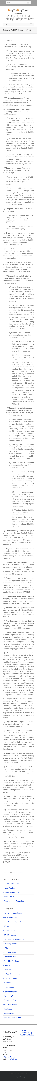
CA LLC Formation (10, 930)
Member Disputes (11, 978)
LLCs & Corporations (12, 974)
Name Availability (10, 888)
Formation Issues (10, 957)
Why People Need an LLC (13, 1017)
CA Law (7, 926)
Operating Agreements (12, 991)
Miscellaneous (9, 987)
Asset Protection (10, 917)
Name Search (9, 897)
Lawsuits (7, 970)
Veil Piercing (9, 1013)
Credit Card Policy (27, 1035)
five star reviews (19, 873)
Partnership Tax (10, 1000)
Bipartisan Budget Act (12, 922)
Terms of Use (27, 1030)
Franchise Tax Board (11, 961)
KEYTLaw (13, 1059)
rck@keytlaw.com (9, 1057)
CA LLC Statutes (10, 935)
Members (7, 983)
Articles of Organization (13, 913)
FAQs (6, 948)
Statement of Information (14, 901)
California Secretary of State (14, 939)
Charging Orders (10, 943)
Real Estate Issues (11, 1004)
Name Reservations (11, 892)
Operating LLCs (10, 996)
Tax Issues (8, 1009)
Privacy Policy (27, 1032)
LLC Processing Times (12, 884)
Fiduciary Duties (10, 952)
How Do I (7, 965)
